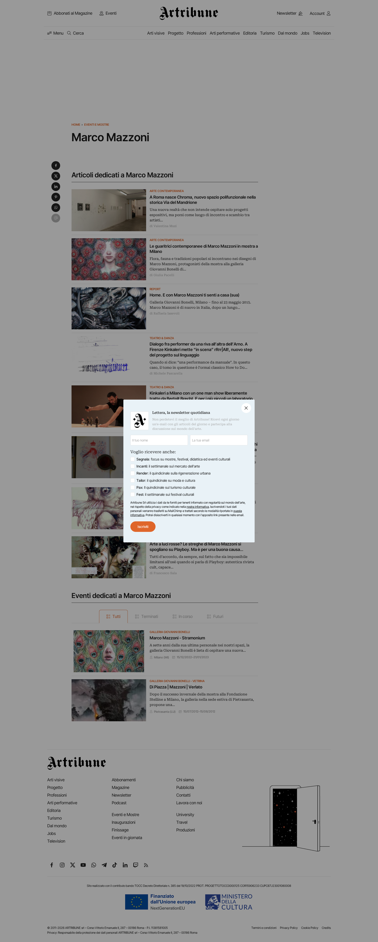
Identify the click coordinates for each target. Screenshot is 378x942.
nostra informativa (198, 506)
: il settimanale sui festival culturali (165, 494)
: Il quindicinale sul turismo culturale (166, 487)
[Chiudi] (246, 408)
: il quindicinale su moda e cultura (165, 480)
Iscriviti (143, 526)
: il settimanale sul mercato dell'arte (168, 466)
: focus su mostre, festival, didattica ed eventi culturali (183, 459)
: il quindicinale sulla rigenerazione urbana (173, 473)
